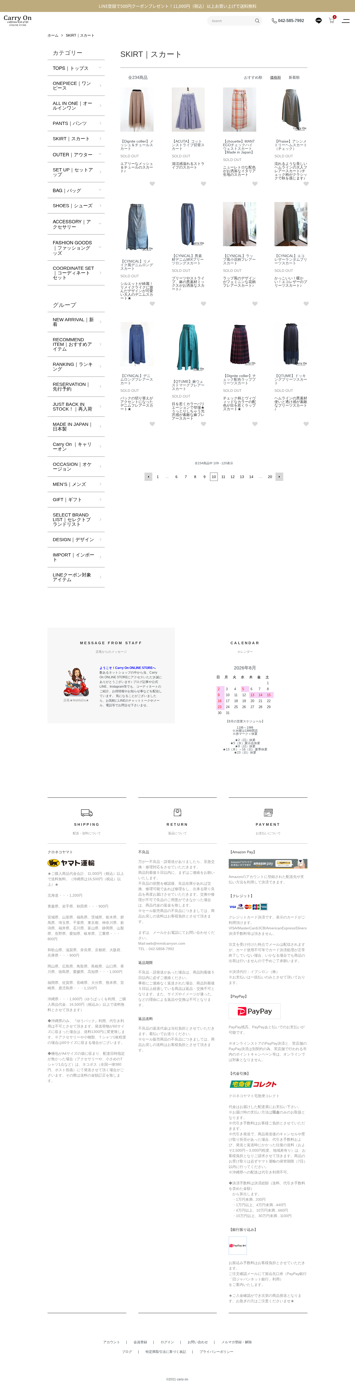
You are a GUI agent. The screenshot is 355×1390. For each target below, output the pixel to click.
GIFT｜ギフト (67, 499)
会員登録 (140, 1342)
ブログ (127, 1352)
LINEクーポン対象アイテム (72, 577)
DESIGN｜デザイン (73, 539)
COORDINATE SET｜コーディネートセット (73, 273)
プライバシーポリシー (216, 1352)
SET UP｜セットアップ (73, 172)
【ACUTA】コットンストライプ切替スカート (188, 145)
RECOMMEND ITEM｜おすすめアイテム (72, 344)
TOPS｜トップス (71, 67)
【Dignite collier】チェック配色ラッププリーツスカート (239, 379)
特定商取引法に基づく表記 (166, 1352)
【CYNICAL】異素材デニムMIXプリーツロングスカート (188, 259)
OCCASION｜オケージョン (72, 467)
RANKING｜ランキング (73, 367)
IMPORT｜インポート (73, 557)
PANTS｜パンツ (70, 123)
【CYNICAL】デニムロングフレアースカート (136, 379)
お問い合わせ (198, 1342)
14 (251, 477)
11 (223, 477)
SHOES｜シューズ (73, 205)
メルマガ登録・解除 (236, 1342)
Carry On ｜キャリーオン (72, 447)
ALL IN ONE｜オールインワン (72, 106)
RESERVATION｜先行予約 (71, 387)
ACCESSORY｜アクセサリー (72, 224)
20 (270, 477)
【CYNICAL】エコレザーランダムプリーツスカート (290, 259)
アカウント (111, 1342)
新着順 (294, 77)
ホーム (53, 35)
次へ (279, 477)
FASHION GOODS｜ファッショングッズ (72, 247)
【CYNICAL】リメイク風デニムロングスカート (136, 265)
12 (233, 477)
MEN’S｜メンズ (69, 484)
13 (242, 477)
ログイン (167, 1342)
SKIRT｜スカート (80, 35)
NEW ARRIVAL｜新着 (73, 322)
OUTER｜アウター (73, 154)
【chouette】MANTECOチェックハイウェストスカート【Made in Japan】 (239, 146)
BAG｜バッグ (67, 190)
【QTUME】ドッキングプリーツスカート (290, 379)
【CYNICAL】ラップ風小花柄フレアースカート (239, 259)
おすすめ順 (253, 77)
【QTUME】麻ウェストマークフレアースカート (188, 385)
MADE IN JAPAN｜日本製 (73, 427)
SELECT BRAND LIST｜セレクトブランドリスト (72, 519)
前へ (148, 477)
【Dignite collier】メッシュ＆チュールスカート (136, 145)
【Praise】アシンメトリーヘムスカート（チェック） (290, 145)
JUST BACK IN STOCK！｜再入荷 (72, 407)
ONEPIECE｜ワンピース (72, 86)
